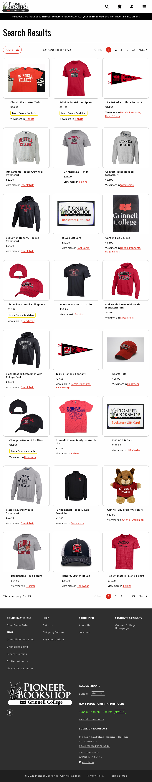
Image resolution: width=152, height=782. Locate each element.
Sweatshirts (27, 185)
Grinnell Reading (17, 646)
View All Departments (20, 668)
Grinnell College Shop (20, 639)
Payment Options (54, 639)
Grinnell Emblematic (133, 519)
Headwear (28, 321)
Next (142, 49)
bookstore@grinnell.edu (94, 745)
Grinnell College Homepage (131, 626)
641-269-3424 (88, 741)
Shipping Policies (54, 632)
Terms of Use (118, 775)
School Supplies (17, 654)
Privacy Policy (95, 775)
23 (133, 49)
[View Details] (26, 78)
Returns (48, 625)
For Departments (17, 661)
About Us (84, 625)
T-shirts (29, 118)
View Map (88, 762)
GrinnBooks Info (23, 625)
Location (84, 632)
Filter (11, 49)
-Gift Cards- (83, 247)
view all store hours (91, 719)
